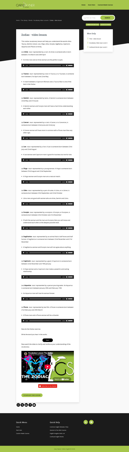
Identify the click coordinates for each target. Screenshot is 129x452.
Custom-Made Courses (105, 5)
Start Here (91, 5)
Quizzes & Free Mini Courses (58, 430)
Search (107, 18)
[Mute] (67, 65)
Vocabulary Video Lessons (32, 395)
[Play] (24, 65)
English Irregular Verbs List (57, 433)
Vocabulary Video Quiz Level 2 (98, 43)
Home (83, 5)
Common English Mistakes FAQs (59, 427)
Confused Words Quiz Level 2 (98, 47)
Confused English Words (57, 437)
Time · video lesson (95, 39)
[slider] (70, 65)
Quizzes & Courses (105, 24)
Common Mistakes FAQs (93, 24)
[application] (47, 65)
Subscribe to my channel (48, 386)
